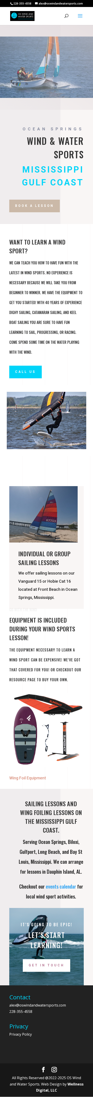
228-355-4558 (20, 1011)
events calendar (61, 886)
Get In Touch (46, 965)
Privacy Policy (20, 1034)
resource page (22, 679)
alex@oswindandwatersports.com (37, 1005)
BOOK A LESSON (34, 206)
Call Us (25, 372)
